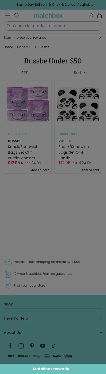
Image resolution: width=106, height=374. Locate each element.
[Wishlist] (17, 15)
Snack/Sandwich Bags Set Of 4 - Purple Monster (23, 152)
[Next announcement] (104, 4)
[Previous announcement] (5, 4)
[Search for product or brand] (8, 26)
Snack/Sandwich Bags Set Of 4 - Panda (73, 152)
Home (8, 47)
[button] (53, 369)
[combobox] (53, 26)
